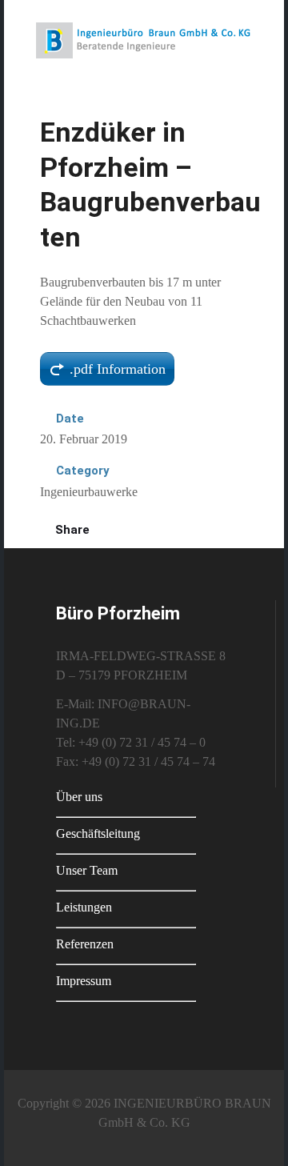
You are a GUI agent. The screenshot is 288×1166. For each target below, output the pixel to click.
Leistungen (84, 907)
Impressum (83, 981)
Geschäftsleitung (98, 833)
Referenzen (85, 944)
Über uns (79, 796)
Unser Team (87, 870)
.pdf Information (118, 369)
